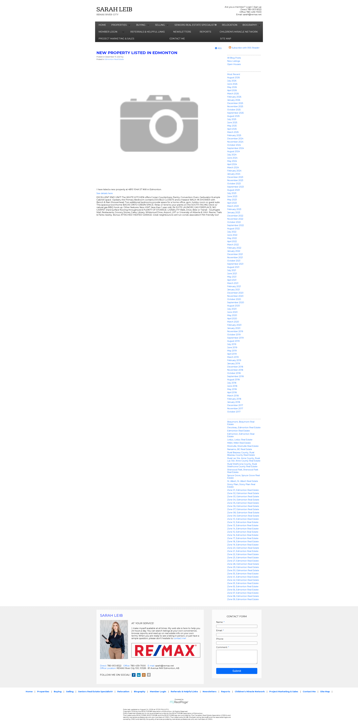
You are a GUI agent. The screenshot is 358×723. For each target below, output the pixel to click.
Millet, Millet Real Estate (239, 443)
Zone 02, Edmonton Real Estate (243, 493)
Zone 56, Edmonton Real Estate (243, 589)
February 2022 (234, 248)
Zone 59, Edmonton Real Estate (243, 599)
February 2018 (234, 399)
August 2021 (233, 267)
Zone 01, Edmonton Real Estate (243, 490)
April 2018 (232, 392)
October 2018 (234, 373)
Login (249, 7)
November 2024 (235, 142)
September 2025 (235, 113)
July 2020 (232, 309)
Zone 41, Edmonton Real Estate (243, 577)
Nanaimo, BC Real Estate (239, 449)
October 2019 (234, 334)
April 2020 (232, 318)
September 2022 (235, 225)
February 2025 (234, 135)
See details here (104, 193)
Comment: (222, 647)
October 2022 (234, 222)
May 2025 (232, 125)
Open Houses (234, 64)
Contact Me (177, 38)
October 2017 (234, 411)
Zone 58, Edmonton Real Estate (243, 596)
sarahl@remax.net (252, 14)
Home (102, 25)
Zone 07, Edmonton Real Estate (243, 509)
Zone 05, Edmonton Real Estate (243, 503)
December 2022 (235, 215)
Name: (220, 622)
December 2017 (235, 405)
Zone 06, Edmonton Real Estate (243, 506)
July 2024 (231, 154)
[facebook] (134, 675)
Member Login (158, 691)
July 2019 (231, 344)
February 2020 (234, 325)
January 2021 (233, 289)
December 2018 (235, 366)
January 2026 (233, 100)
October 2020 (234, 299)
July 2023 (231, 193)
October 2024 (234, 145)
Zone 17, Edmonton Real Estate (242, 538)
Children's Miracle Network (239, 31)
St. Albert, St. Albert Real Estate (242, 481)
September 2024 (235, 148)
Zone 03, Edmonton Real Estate (243, 496)
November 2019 (235, 331)
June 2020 (232, 312)
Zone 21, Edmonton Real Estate (242, 551)
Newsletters (182, 31)
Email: (219, 630)
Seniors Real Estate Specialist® (196, 25)
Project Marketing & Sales (116, 38)
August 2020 (233, 305)
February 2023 (234, 209)
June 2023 (232, 196)
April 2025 (232, 129)
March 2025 (233, 132)
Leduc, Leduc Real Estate (239, 439)
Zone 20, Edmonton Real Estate (243, 548)
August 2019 (233, 341)
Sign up (258, 7)
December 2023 (235, 177)
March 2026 (233, 93)
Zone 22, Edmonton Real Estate (243, 554)
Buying (58, 691)
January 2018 (233, 402)
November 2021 (235, 257)
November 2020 (235, 296)
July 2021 (231, 270)
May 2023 (232, 199)
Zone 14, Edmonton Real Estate (243, 528)
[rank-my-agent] (149, 675)
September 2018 (235, 376)
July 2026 (231, 80)
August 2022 (233, 228)
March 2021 (232, 283)
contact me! (180, 638)
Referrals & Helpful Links (147, 31)
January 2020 (233, 328)
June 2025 (232, 122)
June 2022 (232, 235)
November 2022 (235, 219)
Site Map (225, 38)
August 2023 (233, 190)
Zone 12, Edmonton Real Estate (242, 522)
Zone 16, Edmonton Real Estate (242, 535)
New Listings (233, 61)
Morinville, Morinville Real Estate (243, 446)
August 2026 (233, 77)
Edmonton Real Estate (238, 430)
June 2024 (232, 158)
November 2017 (235, 408)
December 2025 (235, 103)
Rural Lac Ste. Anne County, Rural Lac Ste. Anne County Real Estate (243, 459)
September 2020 (235, 302)
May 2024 (232, 161)
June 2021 (232, 273)
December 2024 (235, 138)
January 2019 (233, 363)
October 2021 (233, 260)
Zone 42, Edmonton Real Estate (243, 580)
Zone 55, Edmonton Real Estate (242, 586)
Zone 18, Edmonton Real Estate (243, 541)
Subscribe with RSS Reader (245, 48)
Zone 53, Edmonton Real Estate (243, 583)
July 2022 (231, 232)
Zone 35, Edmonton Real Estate (243, 573)
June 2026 (232, 84)
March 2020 (233, 321)
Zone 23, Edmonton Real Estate (243, 557)
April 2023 (232, 203)
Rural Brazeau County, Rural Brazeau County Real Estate (241, 453)
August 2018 (233, 379)
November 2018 (235, 370)
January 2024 (233, 174)
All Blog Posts (234, 58)
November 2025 (235, 106)
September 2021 (235, 264)
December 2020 (235, 293)
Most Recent (233, 74)
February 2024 (234, 170)
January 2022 (233, 251)
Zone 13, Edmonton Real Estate (242, 525)
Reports (205, 31)
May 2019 (232, 350)
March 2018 (233, 395)
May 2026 (232, 87)
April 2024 (232, 164)
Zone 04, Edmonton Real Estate (243, 499)
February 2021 (234, 286)
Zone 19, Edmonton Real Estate (243, 544)
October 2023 (234, 183)
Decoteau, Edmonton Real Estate (244, 427)
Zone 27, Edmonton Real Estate (243, 561)
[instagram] (144, 675)
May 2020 (232, 315)
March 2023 (233, 206)
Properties (43, 691)
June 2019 (232, 347)
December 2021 (235, 254)
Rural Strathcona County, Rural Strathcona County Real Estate (242, 465)
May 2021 (231, 277)
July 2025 (231, 119)
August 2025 (233, 116)
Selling (70, 691)
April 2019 (232, 354)
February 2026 (234, 97)
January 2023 (233, 212)
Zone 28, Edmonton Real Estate (243, 564)
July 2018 (231, 383)
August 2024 (233, 151)
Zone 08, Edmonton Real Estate (243, 512)
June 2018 (232, 386)
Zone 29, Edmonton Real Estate (243, 567)
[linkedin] (139, 675)
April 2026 (232, 90)
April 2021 (231, 280)
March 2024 (233, 167)
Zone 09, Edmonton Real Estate (243, 516)
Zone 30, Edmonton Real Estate (243, 570)
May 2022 (232, 238)
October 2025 (234, 109)
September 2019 (235, 338)
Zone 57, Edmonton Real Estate (243, 593)
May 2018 (232, 389)
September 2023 (235, 187)
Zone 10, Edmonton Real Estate (243, 519)
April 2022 (232, 241)
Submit (236, 670)
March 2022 (233, 244)
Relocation (229, 25)
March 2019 (233, 357)
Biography (139, 691)
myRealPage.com (179, 702)
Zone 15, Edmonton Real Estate (242, 532)
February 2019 (234, 360)
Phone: (220, 639)
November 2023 (235, 180)
